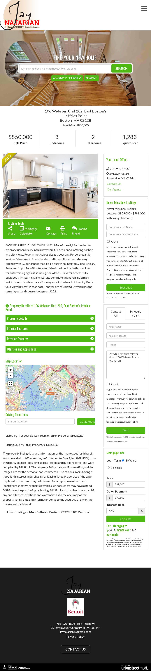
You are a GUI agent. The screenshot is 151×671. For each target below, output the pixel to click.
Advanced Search (65, 77)
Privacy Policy (130, 279)
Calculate (126, 519)
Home (9, 512)
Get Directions (87, 421)
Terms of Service (119, 442)
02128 (65, 512)
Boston (53, 512)
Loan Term (113, 460)
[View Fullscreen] (10, 383)
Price (109, 478)
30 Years (130, 460)
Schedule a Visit (135, 313)
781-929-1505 (119, 168)
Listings (21, 512)
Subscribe (126, 287)
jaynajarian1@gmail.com (75, 631)
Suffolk (41, 512)
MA (31, 512)
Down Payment (116, 491)
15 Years (116, 467)
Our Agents (114, 189)
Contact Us (114, 183)
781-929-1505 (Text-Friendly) (75, 623)
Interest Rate (115, 504)
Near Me (91, 77)
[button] (121, 68)
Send (126, 430)
